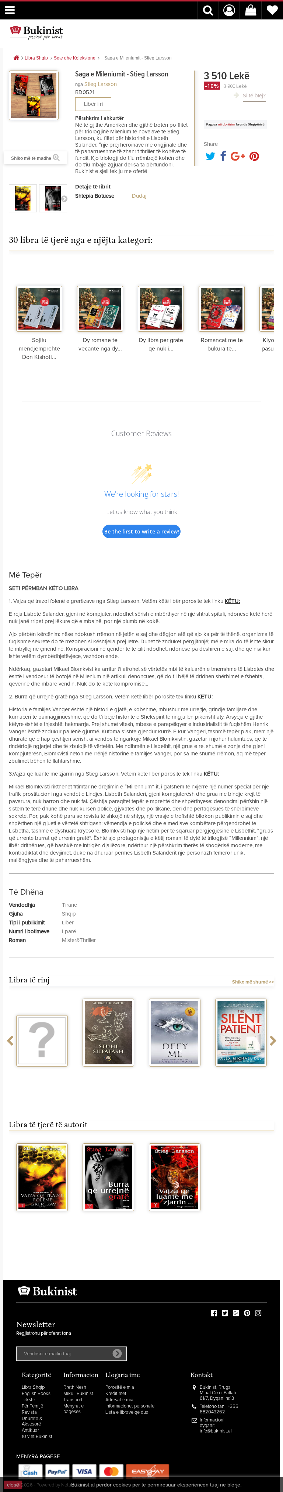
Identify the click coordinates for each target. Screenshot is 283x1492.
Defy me (175, 1073)
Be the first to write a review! (141, 531)
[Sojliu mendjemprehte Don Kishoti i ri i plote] (39, 297)
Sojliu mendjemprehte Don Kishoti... (39, 348)
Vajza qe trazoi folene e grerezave (42, 1224)
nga (79, 84)
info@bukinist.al (216, 1431)
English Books (36, 1393)
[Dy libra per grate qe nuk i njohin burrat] (161, 297)
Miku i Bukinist (78, 1393)
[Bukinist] (36, 32)
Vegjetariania (42, 1073)
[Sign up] (117, 1353)
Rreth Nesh (74, 1387)
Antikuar (30, 1430)
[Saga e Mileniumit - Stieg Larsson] (22, 198)
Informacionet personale (129, 1406)
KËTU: (232, 601)
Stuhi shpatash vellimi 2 (108, 1076)
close (13, 1485)
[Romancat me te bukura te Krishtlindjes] (222, 297)
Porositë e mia (119, 1387)
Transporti (73, 1400)
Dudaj (139, 196)
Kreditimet (115, 1393)
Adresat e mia (119, 1400)
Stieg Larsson (100, 84)
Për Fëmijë (32, 1406)
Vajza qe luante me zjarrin (175, 1221)
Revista (29, 1412)
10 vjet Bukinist (37, 1436)
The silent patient (241, 1073)
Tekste (28, 1400)
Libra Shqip (33, 1387)
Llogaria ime (122, 1376)
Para (64, 198)
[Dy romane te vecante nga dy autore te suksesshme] (100, 297)
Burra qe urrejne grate (108, 1221)
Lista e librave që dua (127, 1412)
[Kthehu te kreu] (16, 58)
